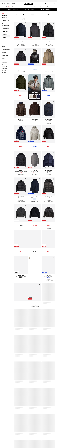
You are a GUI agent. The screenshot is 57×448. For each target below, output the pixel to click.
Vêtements (20, 12)
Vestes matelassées (31, 12)
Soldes (20, 18)
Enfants (13, 3)
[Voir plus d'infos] (21, 46)
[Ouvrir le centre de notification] (48, 4)
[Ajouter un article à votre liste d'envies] (25, 23)
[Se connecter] (45, 3)
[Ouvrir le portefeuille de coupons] (42, 3)
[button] (44, 15)
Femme (3, 3)
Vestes (24, 12)
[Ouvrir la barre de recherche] (54, 6)
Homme (8, 3)
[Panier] (54, 3)
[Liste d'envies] (51, 3)
